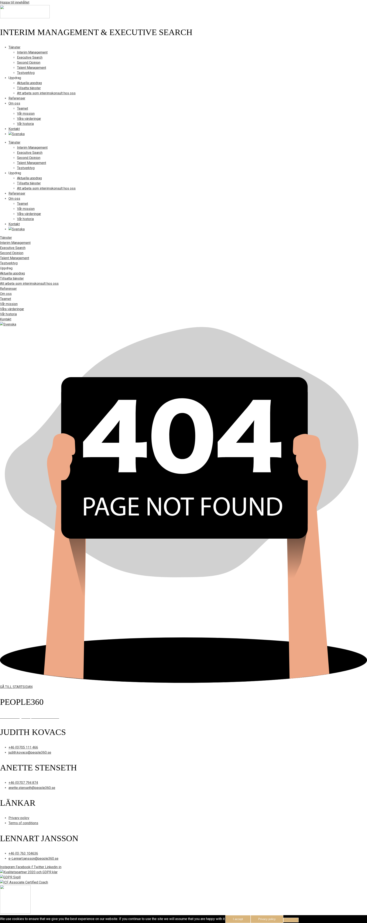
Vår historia (25, 124)
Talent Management (31, 68)
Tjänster (14, 47)
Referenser (16, 98)
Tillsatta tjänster (29, 88)
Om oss (14, 103)
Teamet (22, 108)
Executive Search (29, 57)
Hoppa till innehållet (14, 2)
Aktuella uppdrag (29, 83)
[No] (291, 920)
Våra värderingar (29, 119)
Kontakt (14, 129)
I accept (238, 919)
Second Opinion (28, 63)
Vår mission (26, 114)
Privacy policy (267, 919)
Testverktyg (26, 73)
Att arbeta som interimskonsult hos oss (46, 93)
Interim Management (32, 52)
